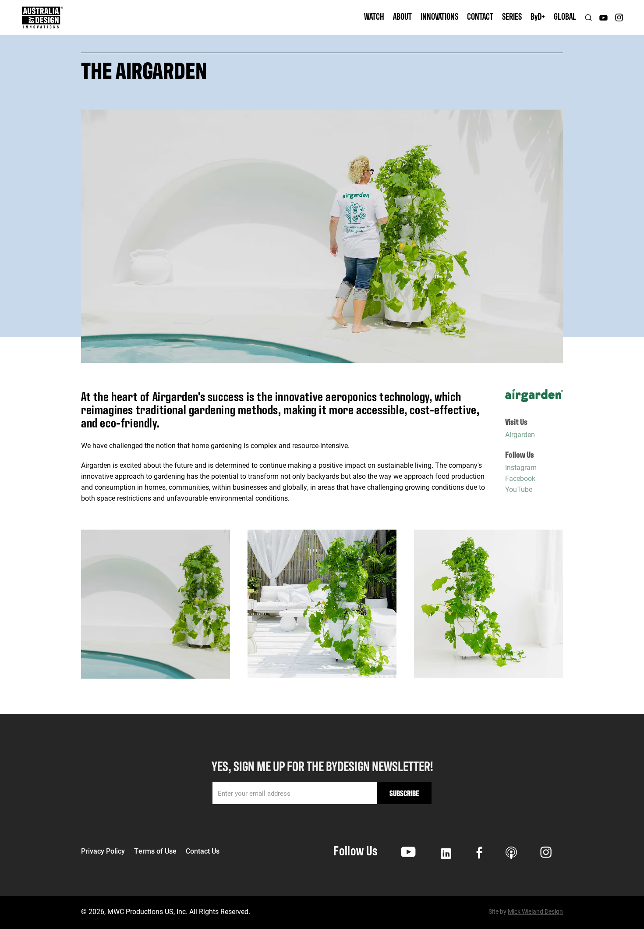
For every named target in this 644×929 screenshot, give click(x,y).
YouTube (518, 488)
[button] (402, 17)
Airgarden (520, 433)
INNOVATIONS (439, 16)
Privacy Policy (103, 851)
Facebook (520, 477)
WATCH (374, 16)
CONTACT (480, 16)
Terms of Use (155, 851)
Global (565, 16)
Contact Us (202, 851)
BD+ (538, 16)
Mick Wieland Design (535, 911)
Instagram (521, 466)
